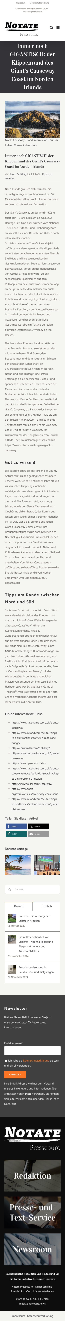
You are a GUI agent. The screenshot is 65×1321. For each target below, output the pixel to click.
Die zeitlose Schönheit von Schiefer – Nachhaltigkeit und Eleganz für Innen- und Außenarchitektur (35, 944)
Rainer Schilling (18, 174)
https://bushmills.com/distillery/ (31, 748)
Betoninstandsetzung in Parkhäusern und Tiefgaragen (36, 969)
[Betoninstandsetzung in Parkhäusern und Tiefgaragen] (12, 967)
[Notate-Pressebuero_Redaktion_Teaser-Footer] (32, 1161)
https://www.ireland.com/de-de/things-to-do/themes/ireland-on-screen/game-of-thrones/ (35, 804)
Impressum (18, 1316)
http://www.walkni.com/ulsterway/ (32, 784)
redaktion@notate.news (32, 11)
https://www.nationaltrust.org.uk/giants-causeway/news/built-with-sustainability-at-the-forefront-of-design (35, 773)
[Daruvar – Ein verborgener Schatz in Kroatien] (12, 916)
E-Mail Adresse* (13, 1043)
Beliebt (19, 906)
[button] (16, 826)
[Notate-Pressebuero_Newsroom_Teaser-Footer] (32, 1234)
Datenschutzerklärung (36, 1060)
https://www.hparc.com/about (29, 763)
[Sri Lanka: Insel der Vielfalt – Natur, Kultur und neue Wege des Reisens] (47, 865)
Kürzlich (46, 906)
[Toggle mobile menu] (58, 27)
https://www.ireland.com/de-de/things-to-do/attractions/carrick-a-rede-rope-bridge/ (35, 738)
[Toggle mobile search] (51, 27)
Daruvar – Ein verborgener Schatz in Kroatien (34, 918)
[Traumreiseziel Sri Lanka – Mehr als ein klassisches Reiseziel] (18, 865)
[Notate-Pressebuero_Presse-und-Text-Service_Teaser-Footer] (32, 1198)
